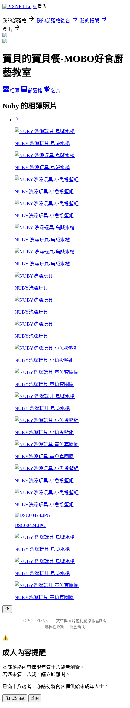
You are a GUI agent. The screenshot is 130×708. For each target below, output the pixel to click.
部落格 (36, 90)
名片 (55, 90)
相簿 (15, 90)
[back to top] (7, 609)
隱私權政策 (54, 626)
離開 (35, 698)
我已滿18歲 (15, 698)
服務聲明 (78, 626)
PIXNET (43, 620)
